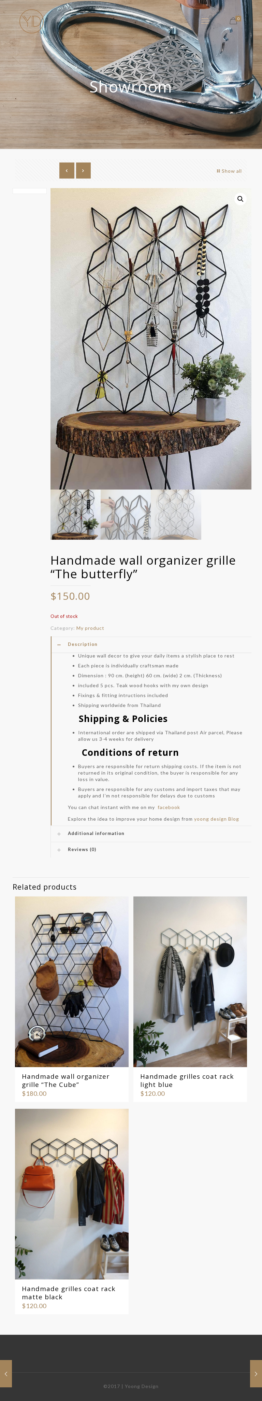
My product (90, 628)
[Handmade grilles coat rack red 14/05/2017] (6, 1373)
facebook (169, 807)
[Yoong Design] (31, 20)
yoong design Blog (216, 819)
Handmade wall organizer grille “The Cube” (66, 1080)
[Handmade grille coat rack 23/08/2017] (256, 1373)
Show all (232, 171)
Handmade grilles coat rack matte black (68, 1292)
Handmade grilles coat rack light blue (187, 1080)
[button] (240, 199)
